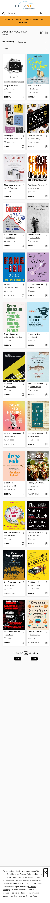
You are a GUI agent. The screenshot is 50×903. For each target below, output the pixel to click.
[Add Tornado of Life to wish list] (46, 345)
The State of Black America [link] (37, 533)
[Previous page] (13, 653)
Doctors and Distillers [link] (36, 632)
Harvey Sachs (34, 436)
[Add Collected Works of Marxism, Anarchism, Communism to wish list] (23, 643)
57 (21, 653)
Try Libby (7, 19)
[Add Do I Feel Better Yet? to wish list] (46, 295)
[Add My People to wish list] (23, 146)
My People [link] (8, 136)
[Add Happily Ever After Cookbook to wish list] (46, 494)
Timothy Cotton (35, 585)
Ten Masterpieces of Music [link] (37, 433)
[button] (41, 34)
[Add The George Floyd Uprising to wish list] (46, 196)
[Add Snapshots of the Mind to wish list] (23, 97)
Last (34, 659)
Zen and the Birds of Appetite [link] (37, 235)
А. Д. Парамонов (12, 188)
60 (34, 653)
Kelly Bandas (34, 89)
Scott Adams (10, 238)
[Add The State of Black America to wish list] (46, 543)
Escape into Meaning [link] (12, 433)
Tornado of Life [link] (34, 334)
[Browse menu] (46, 13)
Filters (6, 49)
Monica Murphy (35, 486)
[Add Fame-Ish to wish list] (23, 295)
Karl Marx (9, 635)
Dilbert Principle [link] (10, 235)
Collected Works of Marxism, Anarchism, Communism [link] (13, 632)
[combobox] (20, 13)
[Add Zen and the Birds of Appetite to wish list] (46, 246)
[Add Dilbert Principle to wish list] (23, 246)
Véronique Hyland (12, 486)
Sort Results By (8, 42)
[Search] (3, 13)
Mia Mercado (10, 536)
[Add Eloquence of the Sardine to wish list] (46, 395)
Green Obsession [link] (11, 334)
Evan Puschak (11, 436)
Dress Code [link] (9, 483)
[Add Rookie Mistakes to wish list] (46, 97)
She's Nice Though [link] (12, 533)
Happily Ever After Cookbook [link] (37, 483)
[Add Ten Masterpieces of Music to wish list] (46, 444)
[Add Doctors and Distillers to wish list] (46, 643)
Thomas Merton (35, 238)
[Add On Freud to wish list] (23, 395)
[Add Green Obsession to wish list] (23, 345)
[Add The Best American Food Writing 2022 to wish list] (46, 146)
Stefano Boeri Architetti (14, 337)
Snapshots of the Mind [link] (13, 86)
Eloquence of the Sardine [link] (37, 384)
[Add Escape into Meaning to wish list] (23, 444)
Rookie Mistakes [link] (34, 86)
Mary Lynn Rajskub (12, 288)
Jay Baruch (33, 337)
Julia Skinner (10, 585)
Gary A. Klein (10, 89)
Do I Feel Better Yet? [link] (36, 284)
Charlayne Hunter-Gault (14, 139)
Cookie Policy (32, 896)
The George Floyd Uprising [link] (37, 185)
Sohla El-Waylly (35, 139)
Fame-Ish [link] (8, 284)
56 (17, 653)
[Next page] (37, 653)
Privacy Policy (26, 874)
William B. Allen (35, 536)
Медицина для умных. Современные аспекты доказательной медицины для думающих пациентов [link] (13, 185)
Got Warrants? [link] (33, 582)
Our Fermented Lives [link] (12, 582)
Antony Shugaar (35, 387)
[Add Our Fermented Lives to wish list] (23, 593)
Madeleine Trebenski (37, 288)
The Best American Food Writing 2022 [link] (37, 136)
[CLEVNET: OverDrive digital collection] (25, 5)
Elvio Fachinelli (11, 387)
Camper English (35, 635)
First (17, 659)
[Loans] (41, 14)
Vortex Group (34, 188)
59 (30, 653)
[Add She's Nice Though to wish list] (23, 543)
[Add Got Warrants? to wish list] (46, 593)
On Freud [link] (8, 384)
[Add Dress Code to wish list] (23, 494)
